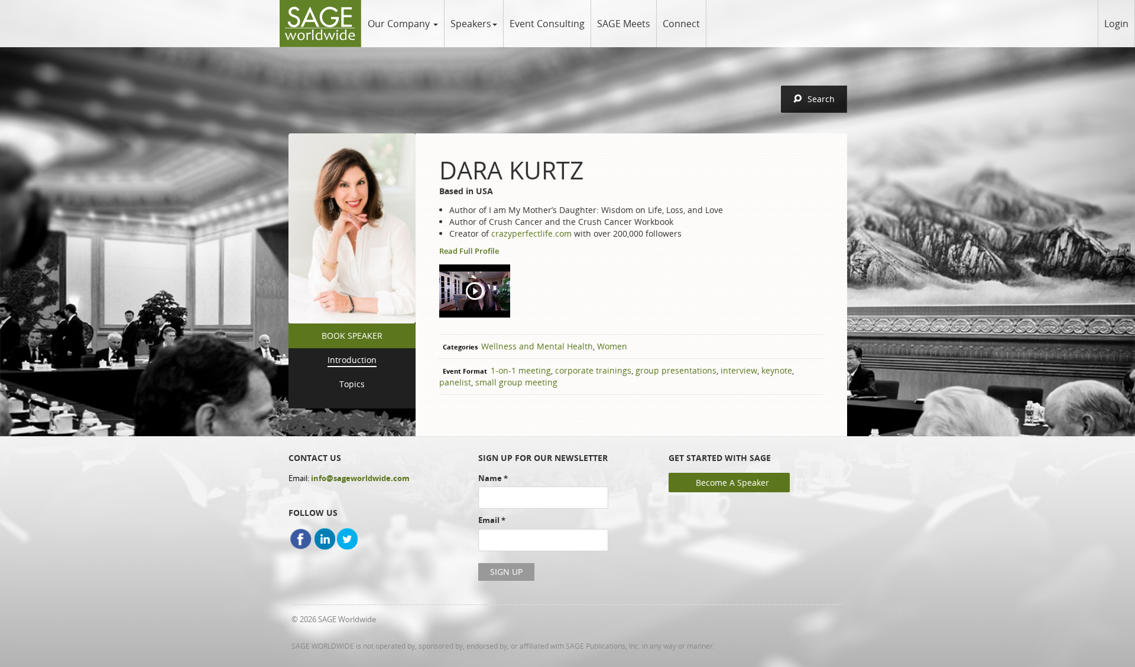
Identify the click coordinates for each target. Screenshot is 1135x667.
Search (821, 98)
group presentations (675, 370)
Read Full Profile (469, 251)
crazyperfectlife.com (531, 233)
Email (491, 520)
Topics (352, 384)
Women (612, 346)
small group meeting (516, 382)
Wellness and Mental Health (537, 346)
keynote (776, 370)
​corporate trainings (593, 370)
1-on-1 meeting (521, 370)
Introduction (352, 359)
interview (739, 370)
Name (493, 478)
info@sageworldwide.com (360, 478)
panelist (455, 382)
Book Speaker (352, 335)
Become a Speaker (732, 482)
